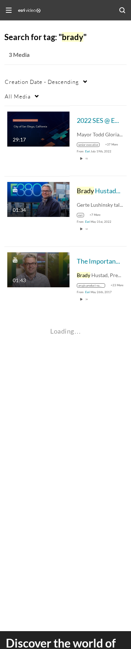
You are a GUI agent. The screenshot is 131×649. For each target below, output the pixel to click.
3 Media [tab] (19, 54)
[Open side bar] (9, 10)
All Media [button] (18, 96)
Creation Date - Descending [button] (42, 81)
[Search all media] (122, 10)
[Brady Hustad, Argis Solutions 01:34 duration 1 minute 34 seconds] (38, 198)
